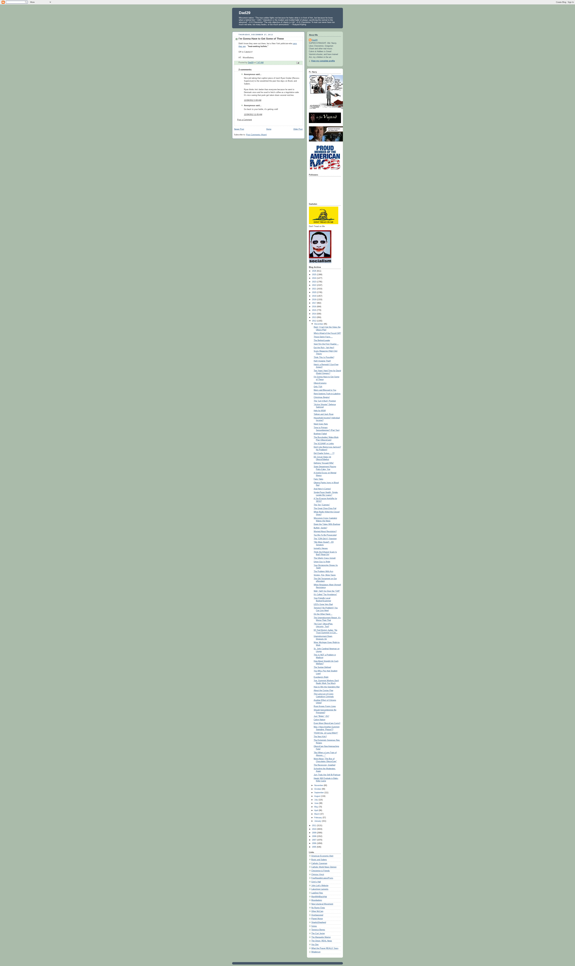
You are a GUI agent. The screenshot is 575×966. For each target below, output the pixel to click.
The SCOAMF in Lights (324, 444)
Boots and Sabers (319, 860)
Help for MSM (320, 411)
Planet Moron (317, 919)
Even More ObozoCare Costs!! (327, 723)
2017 (314, 303)
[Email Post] (297, 63)
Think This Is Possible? (324, 357)
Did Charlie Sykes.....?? (324, 453)
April (316, 810)
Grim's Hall (316, 882)
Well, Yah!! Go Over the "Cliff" (327, 591)
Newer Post (239, 129)
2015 (314, 310)
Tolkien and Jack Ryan (323, 414)
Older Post (298, 129)
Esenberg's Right (321, 677)
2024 (314, 278)
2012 (314, 321)
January (318, 821)
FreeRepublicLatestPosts (322, 878)
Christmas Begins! (322, 397)
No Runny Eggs (318, 908)
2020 (314, 292)
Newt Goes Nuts (321, 424)
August (317, 796)
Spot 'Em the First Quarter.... (326, 344)
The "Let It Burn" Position (325, 401)
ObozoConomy (320, 383)
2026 (314, 271)
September (319, 793)
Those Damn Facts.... (323, 337)
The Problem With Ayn (323, 571)
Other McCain (317, 911)
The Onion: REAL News (321, 941)
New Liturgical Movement (322, 904)
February (318, 818)
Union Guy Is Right (322, 562)
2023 (314, 282)
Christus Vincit (317, 874)
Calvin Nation (319, 720)
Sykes (314, 926)
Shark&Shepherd (318, 922)
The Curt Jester (318, 933)
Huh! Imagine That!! (322, 361)
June (316, 803)
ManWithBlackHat (319, 897)
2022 (314, 285)
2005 (314, 847)
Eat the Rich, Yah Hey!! (324, 348)
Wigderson (315, 952)
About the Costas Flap (323, 690)
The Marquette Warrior (321, 937)
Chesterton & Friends (320, 871)
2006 (314, 843)
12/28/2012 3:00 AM (252, 100)
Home (268, 129)
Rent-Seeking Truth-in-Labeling (327, 394)
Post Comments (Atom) (256, 135)
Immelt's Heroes (321, 548)
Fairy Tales (318, 479)
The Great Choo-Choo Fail (325, 508)
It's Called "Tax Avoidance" (325, 594)
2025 (314, 275)
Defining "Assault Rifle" (324, 463)
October (318, 789)
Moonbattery (316, 900)
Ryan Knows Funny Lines (325, 706)
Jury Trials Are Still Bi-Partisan (327, 775)
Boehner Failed (320, 434)
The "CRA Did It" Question (325, 539)
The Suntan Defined (322, 667)
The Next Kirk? (320, 737)
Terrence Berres (318, 930)
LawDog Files (317, 893)
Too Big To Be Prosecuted (325, 535)
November (319, 785)
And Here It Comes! (322, 489)
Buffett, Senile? (320, 528)
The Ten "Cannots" (322, 505)
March (317, 814)
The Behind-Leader (322, 340)
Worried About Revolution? (325, 531)
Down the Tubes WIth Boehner (327, 524)
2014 (314, 314)
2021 (314, 289)
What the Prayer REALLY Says (324, 948)
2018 (314, 300)
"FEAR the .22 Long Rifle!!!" (326, 733)
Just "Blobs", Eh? (321, 716)
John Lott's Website (319, 886)
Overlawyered (317, 915)
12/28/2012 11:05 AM (253, 114)
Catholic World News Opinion (323, 867)
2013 (314, 317)
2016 (314, 307)
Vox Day (315, 945)
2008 (314, 836)
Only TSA (318, 387)
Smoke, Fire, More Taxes (325, 575)
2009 (314, 833)
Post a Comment (244, 120)
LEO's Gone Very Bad (323, 604)
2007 (314, 840)
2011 (314, 826)
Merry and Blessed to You (325, 390)
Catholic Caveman (319, 863)
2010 (314, 829)
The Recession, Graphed (324, 765)
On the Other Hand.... (323, 614)
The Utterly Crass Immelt (325, 558)
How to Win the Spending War (327, 687)
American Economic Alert (322, 856)
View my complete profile (323, 61)
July (316, 800)
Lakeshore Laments (319, 889)
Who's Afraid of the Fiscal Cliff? (327, 333)
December (319, 324)
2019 (314, 296)
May (316, 807)
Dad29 (244, 12)
